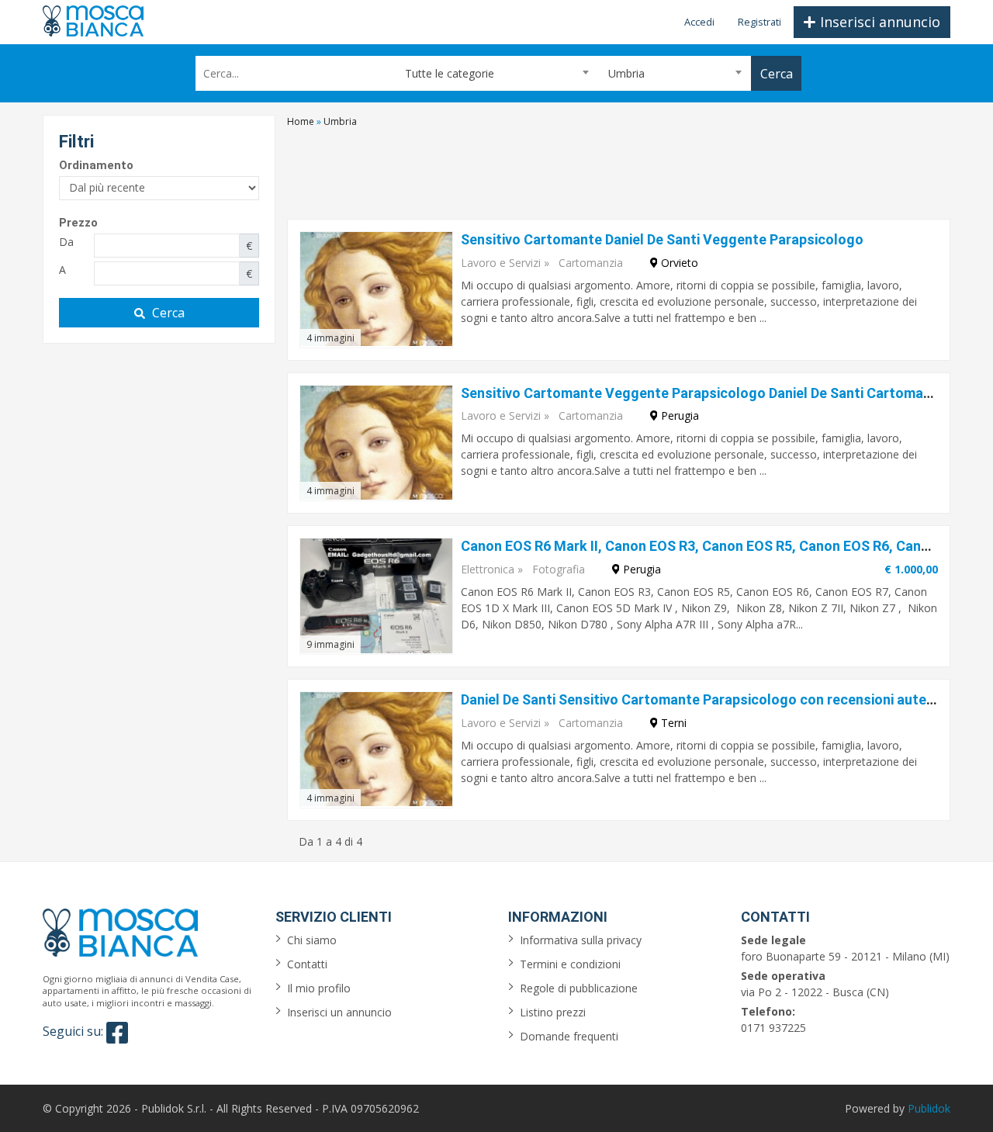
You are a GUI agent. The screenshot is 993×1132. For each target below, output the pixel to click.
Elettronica (487, 569)
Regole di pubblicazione (579, 988)
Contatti (307, 964)
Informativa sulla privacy (581, 940)
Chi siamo (312, 940)
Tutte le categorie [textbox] (449, 73)
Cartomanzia (591, 262)
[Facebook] (117, 1032)
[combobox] (496, 73)
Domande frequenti (569, 1036)
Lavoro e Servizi (501, 262)
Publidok (929, 1108)
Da (66, 241)
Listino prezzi (553, 1012)
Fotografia (558, 569)
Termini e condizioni (570, 964)
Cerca (168, 312)
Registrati (759, 22)
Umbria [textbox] (626, 73)
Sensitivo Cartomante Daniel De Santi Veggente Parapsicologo (662, 239)
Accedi (699, 22)
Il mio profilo (319, 988)
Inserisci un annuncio (339, 1012)
